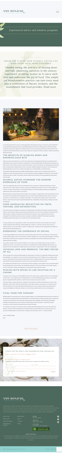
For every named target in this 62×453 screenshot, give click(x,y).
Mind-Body (6, 418)
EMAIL (29, 354)
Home (19, 423)
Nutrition (6, 416)
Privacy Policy (21, 449)
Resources (20, 416)
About (19, 418)
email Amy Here (38, 421)
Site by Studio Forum (52, 449)
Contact (20, 421)
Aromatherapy (8, 421)
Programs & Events (7, 424)
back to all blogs (31, 328)
